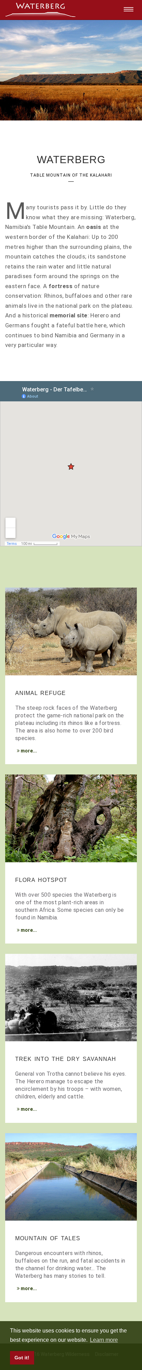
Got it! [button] (21, 1357)
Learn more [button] (104, 1340)
